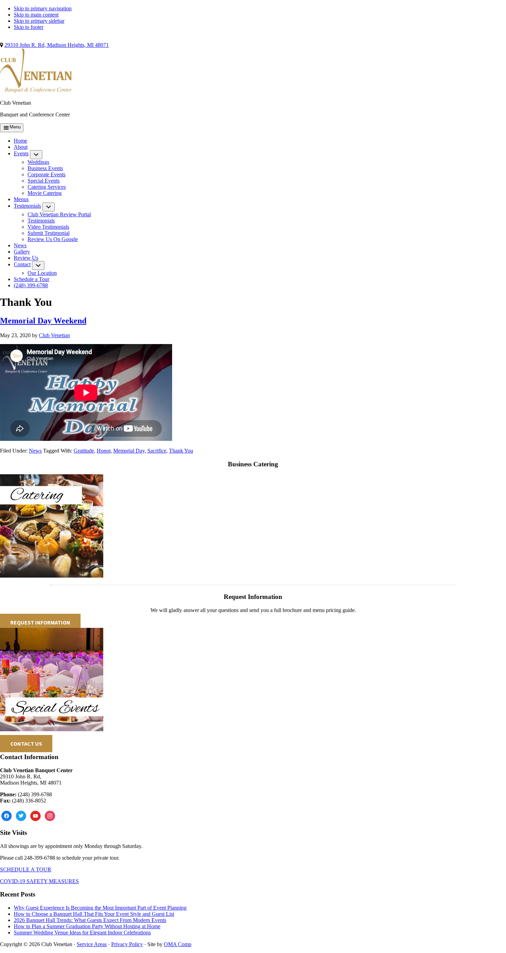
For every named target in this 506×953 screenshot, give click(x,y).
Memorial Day (129, 451)
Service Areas (92, 944)
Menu (15, 127)
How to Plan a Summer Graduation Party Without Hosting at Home (87, 926)
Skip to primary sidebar (39, 21)
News (35, 451)
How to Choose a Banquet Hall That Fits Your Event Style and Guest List (94, 914)
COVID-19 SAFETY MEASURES (39, 881)
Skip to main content (36, 15)
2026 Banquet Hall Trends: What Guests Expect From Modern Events (90, 920)
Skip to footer (28, 27)
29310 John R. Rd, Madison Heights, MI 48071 (56, 45)
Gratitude (84, 451)
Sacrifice (156, 451)
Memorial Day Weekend (43, 320)
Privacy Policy (127, 944)
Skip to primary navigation (43, 8)
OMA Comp (177, 944)
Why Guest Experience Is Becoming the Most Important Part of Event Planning (100, 908)
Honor (103, 451)
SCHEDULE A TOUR (25, 869)
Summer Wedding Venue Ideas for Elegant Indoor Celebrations (82, 932)
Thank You (181, 451)
